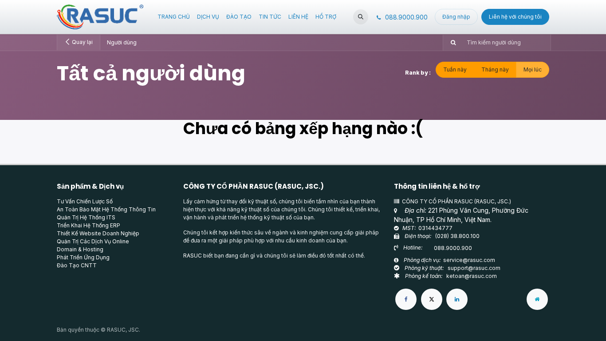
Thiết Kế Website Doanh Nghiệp (98, 233)
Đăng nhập (456, 16)
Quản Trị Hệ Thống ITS (86, 217)
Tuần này (455, 69)
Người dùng (122, 42)
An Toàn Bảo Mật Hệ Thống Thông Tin (106, 209)
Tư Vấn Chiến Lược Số (85, 201)
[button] (360, 16)
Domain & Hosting (80, 249)
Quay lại (82, 42)
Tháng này (495, 69)
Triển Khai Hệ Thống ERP (88, 225)
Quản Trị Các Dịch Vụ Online (93, 241)
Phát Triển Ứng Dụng (83, 257)
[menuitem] (173, 16)
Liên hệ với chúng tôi (515, 16)
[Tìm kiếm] (450, 43)
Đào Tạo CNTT (77, 265)
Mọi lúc (532, 69)
